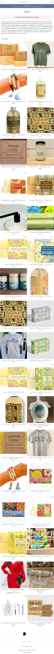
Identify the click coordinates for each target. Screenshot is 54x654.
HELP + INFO (26, 641)
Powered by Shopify (27, 652)
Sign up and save (26, 646)
